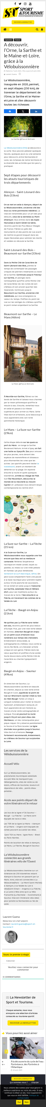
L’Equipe (35, 1082)
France (17, 40)
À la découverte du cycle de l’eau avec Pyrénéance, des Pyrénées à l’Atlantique (22, 1064)
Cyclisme (8, 40)
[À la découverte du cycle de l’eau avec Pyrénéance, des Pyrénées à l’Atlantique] (23, 1038)
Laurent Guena (11, 74)
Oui (19, 1102)
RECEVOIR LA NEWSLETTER (23, 22)
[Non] (43, 1096)
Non (27, 1102)
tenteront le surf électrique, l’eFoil (20, 573)
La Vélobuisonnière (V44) (15, 148)
